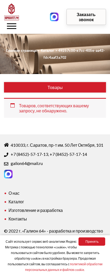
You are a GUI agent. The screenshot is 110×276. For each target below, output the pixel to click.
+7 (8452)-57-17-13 (29, 154)
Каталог (16, 201)
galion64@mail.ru (27, 163)
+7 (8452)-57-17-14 (68, 154)
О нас (14, 193)
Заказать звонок (86, 17)
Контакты (18, 218)
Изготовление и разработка (36, 210)
